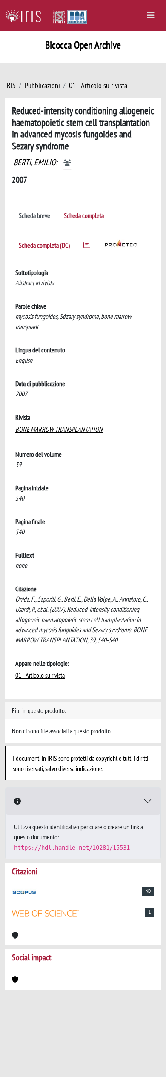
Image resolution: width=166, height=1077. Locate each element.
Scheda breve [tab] (34, 215)
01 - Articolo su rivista (98, 85)
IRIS (10, 85)
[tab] (87, 246)
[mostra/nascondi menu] (150, 15)
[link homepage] (26, 15)
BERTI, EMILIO (35, 162)
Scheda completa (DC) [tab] (44, 245)
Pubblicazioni (42, 85)
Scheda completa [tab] (84, 215)
